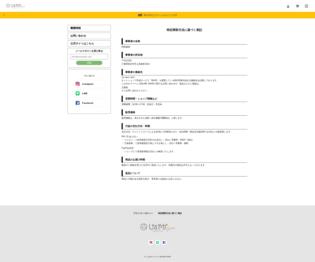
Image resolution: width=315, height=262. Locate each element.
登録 (89, 62)
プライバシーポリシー (143, 213)
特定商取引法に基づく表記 (170, 213)
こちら (125, 87)
